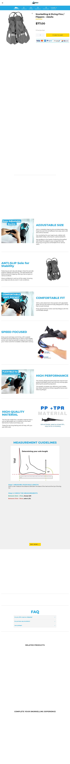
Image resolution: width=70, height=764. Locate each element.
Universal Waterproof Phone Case (39, 718)
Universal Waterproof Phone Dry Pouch (19, 718)
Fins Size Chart (41, 30)
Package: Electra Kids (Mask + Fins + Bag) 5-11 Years (23, 674)
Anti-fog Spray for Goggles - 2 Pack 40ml (20, 744)
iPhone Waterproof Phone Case (17, 731)
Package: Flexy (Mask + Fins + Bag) (45, 696)
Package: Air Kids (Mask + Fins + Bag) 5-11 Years (22, 696)
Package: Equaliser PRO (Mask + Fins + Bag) (42, 651)
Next (32, 28)
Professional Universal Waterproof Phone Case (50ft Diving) (42, 731)
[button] (39, 19)
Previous (2, 28)
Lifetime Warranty (36, 744)
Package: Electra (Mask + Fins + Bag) (19, 651)
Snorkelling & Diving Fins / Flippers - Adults (20, 757)
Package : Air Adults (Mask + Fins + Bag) (20, 663)
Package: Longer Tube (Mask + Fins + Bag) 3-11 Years (23, 685)
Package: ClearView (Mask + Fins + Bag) (42, 663)
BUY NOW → (35, 544)
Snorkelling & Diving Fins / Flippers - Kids (43, 757)
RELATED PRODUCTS (35, 645)
